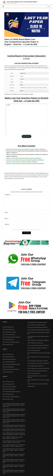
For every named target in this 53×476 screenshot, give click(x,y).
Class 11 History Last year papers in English (37, 347)
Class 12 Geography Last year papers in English (37, 368)
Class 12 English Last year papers (34, 365)
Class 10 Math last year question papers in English (38, 329)
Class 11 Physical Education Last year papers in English (39, 352)
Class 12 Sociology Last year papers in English (37, 383)
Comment (8, 194)
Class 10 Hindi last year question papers (36, 324)
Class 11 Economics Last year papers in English (37, 340)
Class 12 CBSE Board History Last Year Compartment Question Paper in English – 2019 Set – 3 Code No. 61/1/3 (14, 450)
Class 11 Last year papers (33, 350)
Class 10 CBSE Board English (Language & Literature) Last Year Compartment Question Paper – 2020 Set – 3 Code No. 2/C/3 (14, 416)
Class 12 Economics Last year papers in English (37, 363)
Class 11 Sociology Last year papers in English (37, 360)
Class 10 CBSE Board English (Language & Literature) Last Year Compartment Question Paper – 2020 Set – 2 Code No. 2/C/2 (14, 421)
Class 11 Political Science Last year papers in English (38, 356)
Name (6, 212)
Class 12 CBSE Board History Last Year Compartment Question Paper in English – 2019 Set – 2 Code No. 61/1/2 (14, 456)
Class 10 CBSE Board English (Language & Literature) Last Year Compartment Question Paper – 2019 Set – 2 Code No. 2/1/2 (14, 410)
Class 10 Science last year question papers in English (38, 332)
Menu (49, 6)
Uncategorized (30, 386)
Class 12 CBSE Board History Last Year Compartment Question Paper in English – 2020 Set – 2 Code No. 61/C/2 (14, 472)
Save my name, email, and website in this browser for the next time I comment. (26, 229)
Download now (26, 136)
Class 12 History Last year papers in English (37, 370)
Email (6, 218)
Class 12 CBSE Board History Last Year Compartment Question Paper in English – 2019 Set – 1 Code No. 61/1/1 (14, 461)
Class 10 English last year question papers (36, 322)
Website (7, 224)
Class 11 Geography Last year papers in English (37, 345)
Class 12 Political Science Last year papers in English (38, 379)
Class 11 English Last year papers (34, 342)
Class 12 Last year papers (33, 373)
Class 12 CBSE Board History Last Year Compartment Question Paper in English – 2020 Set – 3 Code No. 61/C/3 (14, 466)
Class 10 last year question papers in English (37, 327)
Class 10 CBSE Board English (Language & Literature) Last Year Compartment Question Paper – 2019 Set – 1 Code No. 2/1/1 (14, 405)
